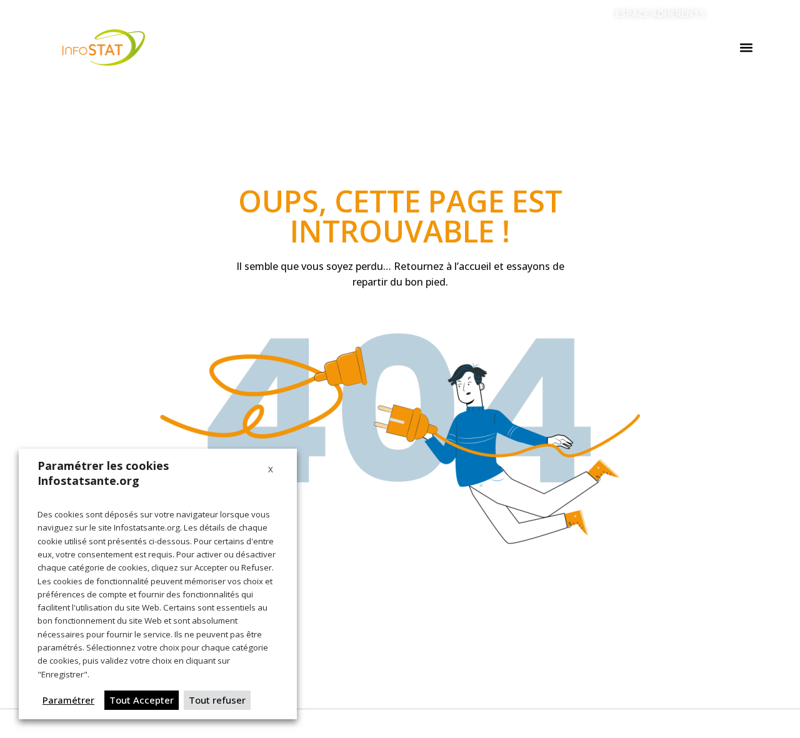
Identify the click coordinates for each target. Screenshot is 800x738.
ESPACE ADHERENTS (660, 13)
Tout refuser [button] (217, 700)
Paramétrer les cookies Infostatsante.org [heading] (103, 473)
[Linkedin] (731, 13)
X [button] (270, 469)
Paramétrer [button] (68, 700)
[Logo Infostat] (103, 47)
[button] (746, 47)
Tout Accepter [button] (141, 700)
